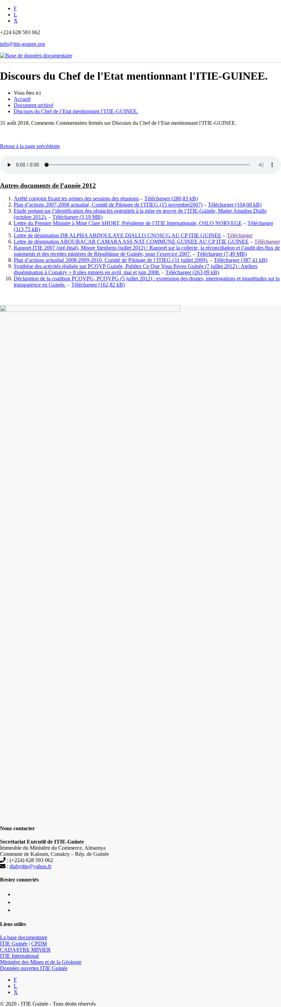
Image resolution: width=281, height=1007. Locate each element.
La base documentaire (23, 937)
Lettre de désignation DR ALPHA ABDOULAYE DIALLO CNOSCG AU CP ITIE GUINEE (117, 235)
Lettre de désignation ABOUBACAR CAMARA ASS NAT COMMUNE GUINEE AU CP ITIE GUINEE (131, 241)
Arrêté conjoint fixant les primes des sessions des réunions (76, 198)
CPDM (39, 943)
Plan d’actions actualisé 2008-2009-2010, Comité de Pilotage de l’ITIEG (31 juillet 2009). (111, 260)
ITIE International (19, 956)
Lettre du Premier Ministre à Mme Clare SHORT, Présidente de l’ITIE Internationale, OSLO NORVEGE (128, 223)
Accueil (22, 99)
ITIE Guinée (13, 943)
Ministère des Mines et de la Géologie (41, 962)
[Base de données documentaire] (36, 52)
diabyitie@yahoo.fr (30, 866)
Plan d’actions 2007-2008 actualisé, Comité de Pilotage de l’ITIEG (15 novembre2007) (108, 205)
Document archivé (33, 105)
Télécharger (157, 198)
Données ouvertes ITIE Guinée (34, 968)
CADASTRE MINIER (25, 950)
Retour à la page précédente (30, 146)
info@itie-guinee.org (22, 44)
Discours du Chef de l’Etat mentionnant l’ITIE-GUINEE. (76, 111)
